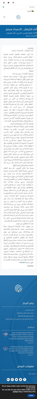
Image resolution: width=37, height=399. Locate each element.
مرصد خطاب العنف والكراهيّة (25, 313)
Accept (31, 395)
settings (15, 391)
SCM (35, 33)
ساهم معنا (32, 374)
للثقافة (22, 262)
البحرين (19, 33)
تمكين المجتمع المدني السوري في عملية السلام (19, 319)
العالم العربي (27, 33)
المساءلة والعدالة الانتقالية (25, 316)
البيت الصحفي (29, 310)
